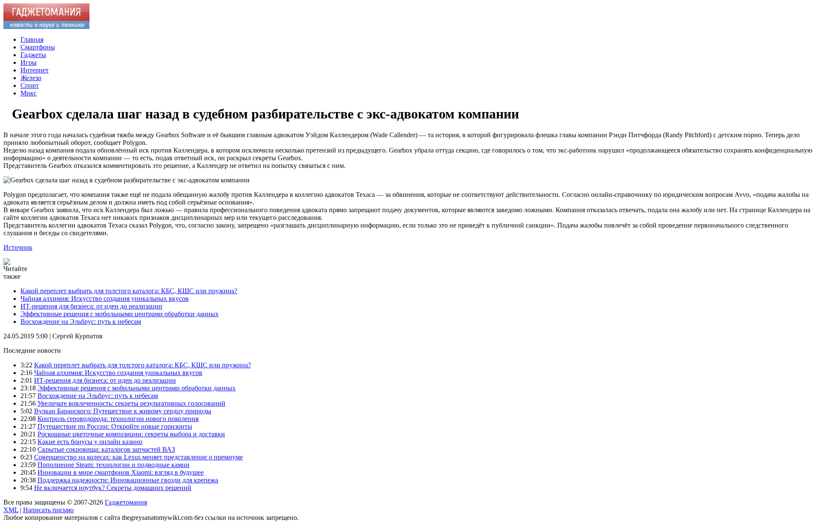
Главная (31, 39)
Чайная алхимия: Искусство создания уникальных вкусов (104, 298)
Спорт (29, 85)
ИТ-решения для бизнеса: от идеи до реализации (91, 306)
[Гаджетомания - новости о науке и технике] (46, 26)
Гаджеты (33, 54)
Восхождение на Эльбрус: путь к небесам (80, 321)
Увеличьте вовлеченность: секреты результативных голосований (131, 403)
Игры (28, 62)
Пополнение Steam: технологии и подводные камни (113, 464)
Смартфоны (37, 47)
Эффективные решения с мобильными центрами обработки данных (119, 313)
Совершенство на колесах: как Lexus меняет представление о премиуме (138, 457)
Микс (28, 93)
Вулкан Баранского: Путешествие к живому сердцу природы (122, 411)
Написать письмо (48, 509)
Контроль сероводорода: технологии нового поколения (118, 418)
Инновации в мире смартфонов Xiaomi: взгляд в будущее (120, 472)
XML (10, 509)
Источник (17, 247)
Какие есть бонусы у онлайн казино (89, 441)
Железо (30, 77)
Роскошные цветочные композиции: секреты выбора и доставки (131, 434)
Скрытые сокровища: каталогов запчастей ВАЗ (106, 449)
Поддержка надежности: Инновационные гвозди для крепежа (127, 480)
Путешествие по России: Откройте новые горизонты (114, 426)
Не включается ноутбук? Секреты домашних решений (112, 487)
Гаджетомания (126, 502)
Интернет (34, 70)
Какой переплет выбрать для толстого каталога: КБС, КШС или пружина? (128, 290)
